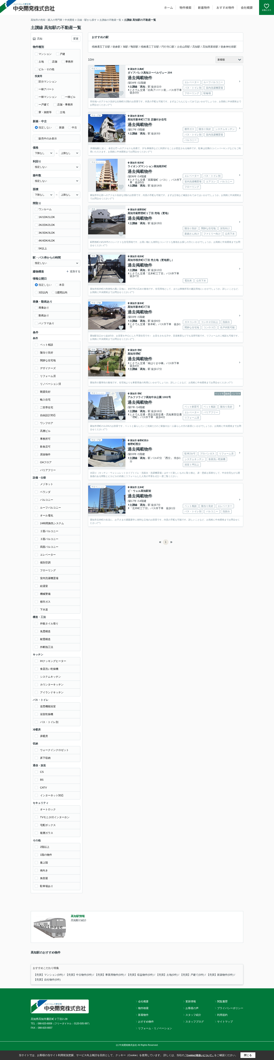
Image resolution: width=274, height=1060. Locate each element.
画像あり (44, 307)
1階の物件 (46, 854)
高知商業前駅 (210, 46)
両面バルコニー (49, 546)
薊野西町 (141, 209)
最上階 (44, 862)
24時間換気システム (52, 523)
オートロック (48, 809)
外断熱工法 (46, 647)
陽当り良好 (46, 352)
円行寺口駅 (167, 46)
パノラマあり (46, 323)
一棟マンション (48, 96)
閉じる (248, 1055)
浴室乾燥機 (46, 714)
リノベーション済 (50, 383)
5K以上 (43, 248)
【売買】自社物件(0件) (47, 979)
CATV (43, 787)
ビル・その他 (46, 69)
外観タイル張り (49, 623)
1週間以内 (61, 292)
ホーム (168, 7)
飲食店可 (45, 446)
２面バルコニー (49, 531)
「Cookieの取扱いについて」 (199, 1055)
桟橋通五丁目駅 (101, 46)
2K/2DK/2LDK (47, 224)
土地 (41, 61)
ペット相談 (46, 344)
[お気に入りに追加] (121, 93)
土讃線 (133, 86)
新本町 (140, 116)
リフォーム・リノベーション (155, 1028)
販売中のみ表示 (48, 138)
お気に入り (266, 10)
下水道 (44, 609)
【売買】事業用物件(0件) (109, 974)
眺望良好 (45, 391)
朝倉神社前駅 (228, 46)
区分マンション (48, 81)
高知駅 (196, 46)
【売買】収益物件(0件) (140, 974)
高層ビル (45, 430)
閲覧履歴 (222, 1001)
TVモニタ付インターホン (55, 817)
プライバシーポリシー (230, 1008)
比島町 (140, 69)
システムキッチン (50, 676)
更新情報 (190, 1001)
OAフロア (46, 462)
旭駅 (125, 46)
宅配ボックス (48, 825)
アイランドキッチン (52, 692)
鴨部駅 (134, 46)
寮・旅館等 (45, 112)
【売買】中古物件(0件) (79, 974)
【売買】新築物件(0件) (220, 974)
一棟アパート (46, 89)
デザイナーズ (48, 368)
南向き (44, 870)
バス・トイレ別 (49, 722)
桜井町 (140, 162)
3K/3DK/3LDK (47, 232)
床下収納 (45, 757)
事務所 (69, 61)
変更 (75, 38)
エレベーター (48, 554)
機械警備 (45, 593)
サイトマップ (225, 1021)
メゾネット (46, 484)
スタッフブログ (194, 1021)
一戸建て (44, 104)
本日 (61, 284)
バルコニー (46, 499)
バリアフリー (48, 470)
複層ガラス (46, 832)
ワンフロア (46, 423)
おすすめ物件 (225, 7)
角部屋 (44, 878)
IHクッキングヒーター (53, 661)
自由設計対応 (48, 415)
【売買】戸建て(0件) (192, 974)
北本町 (140, 487)
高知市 (133, 69)
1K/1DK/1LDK (47, 217)
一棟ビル (70, 96)
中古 (74, 127)
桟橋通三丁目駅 (150, 46)
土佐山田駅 (183, 46)
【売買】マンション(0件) (48, 974)
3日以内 (43, 292)
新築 (61, 127)
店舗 (54, 61)
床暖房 (44, 736)
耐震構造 (45, 639)
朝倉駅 (116, 46)
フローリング (48, 570)
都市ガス (45, 601)
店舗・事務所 (65, 104)
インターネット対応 (52, 795)
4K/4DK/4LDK (47, 240)
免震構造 (45, 631)
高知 (142, 86)
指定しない (45, 127)
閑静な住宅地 (48, 360)
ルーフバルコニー (50, 507)
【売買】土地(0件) (167, 974)
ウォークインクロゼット (54, 750)
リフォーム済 (48, 376)
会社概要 (247, 7)
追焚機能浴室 (48, 706)
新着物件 (204, 7)
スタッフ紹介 (193, 1014)
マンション (45, 53)
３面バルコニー (49, 538)
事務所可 (45, 438)
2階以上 (44, 846)
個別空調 (45, 562)
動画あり (44, 315)
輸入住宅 (45, 399)
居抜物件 (45, 454)
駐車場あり (46, 886)
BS (41, 779)
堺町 (139, 350)
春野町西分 (143, 440)
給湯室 (44, 585)
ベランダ (45, 491)
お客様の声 (192, 1008)
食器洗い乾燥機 (49, 668)
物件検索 (185, 7)
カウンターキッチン (52, 684)
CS (42, 771)
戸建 (62, 53)
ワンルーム (45, 209)
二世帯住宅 (46, 407)
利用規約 (222, 1014)
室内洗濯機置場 (49, 578)
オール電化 (46, 515)
